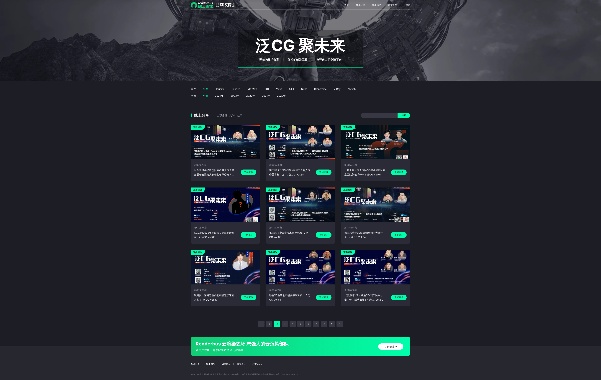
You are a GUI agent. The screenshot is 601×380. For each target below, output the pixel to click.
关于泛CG (257, 363)
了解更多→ (391, 346)
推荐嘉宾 (241, 363)
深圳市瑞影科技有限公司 (208, 374)
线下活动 (376, 4)
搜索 (404, 115)
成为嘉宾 (226, 363)
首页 (346, 4)
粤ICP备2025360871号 (229, 374)
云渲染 (406, 4)
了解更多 (248, 172)
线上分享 (360, 4)
